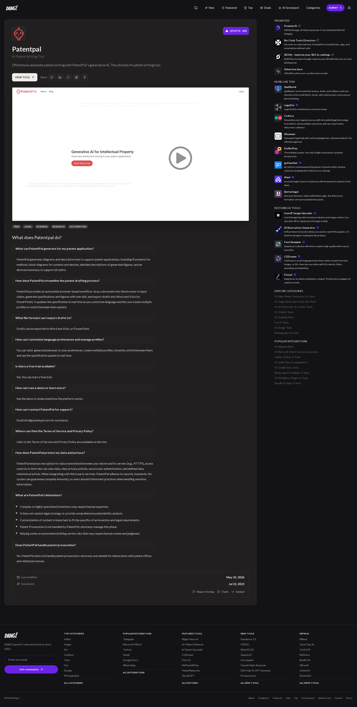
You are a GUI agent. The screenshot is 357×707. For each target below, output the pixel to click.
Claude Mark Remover (253, 665)
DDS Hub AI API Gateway (256, 670)
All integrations (133, 672)
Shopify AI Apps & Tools (287, 383)
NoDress (305, 654)
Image (67, 644)
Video (67, 639)
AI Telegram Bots (284, 346)
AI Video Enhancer (193, 644)
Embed (240, 591)
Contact (338, 698)
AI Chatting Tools (284, 317)
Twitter (127, 649)
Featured (231, 7)
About (251, 698)
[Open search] (196, 7)
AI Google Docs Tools (286, 367)
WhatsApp (129, 665)
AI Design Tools (283, 327)
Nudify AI (305, 660)
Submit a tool (324, 698)
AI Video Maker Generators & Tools (294, 296)
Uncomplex (247, 660)
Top (250, 7)
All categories (73, 682)
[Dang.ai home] (11, 7)
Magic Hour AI (190, 639)
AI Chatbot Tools (284, 312)
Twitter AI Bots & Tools (287, 357)
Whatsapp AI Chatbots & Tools (291, 372)
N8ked (303, 639)
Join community (29, 669)
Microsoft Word (132, 644)
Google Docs (130, 660)
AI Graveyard (290, 7)
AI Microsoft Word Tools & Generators (296, 351)
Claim (225, 591)
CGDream (187, 654)
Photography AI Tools (286, 332)
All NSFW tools (309, 682)
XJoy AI (186, 660)
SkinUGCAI (247, 649)
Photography (71, 675)
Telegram (128, 639)
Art (66, 649)
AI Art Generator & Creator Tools (293, 306)
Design (68, 670)
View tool (22, 77)
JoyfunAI (305, 670)
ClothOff (305, 649)
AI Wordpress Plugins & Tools (291, 377)
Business (42, 226)
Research (59, 226)
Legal (28, 226)
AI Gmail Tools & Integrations (291, 362)
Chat (67, 660)
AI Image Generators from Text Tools (295, 301)
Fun (66, 665)
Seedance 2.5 (248, 639)
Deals (267, 7)
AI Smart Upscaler (192, 649)
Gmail (126, 654)
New (211, 7)
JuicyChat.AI (307, 644)
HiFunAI (304, 665)
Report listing (205, 591)
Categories (313, 7)
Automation (78, 226)
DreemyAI (305, 675)
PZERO (245, 644)
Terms (349, 698)
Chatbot (69, 654)
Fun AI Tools (281, 322)
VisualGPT (188, 675)
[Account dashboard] (349, 7)
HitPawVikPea (190, 665)
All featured (190, 682)
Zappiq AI (246, 654)
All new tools (249, 682)
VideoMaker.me (191, 670)
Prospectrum (248, 675)
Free (16, 226)
